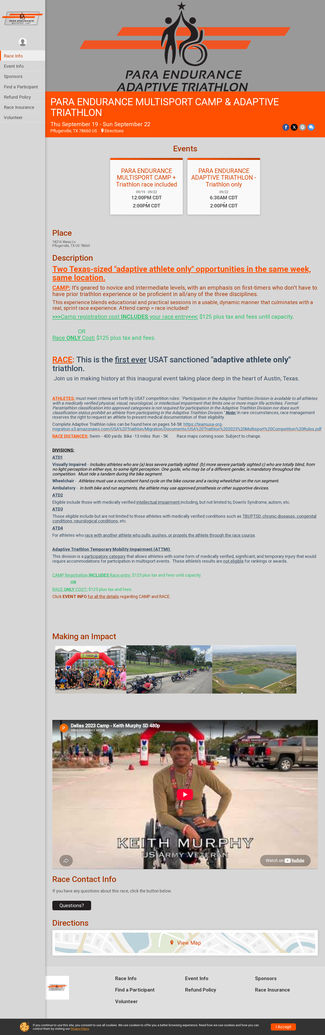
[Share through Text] (311, 127)
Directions (114, 131)
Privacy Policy (80, 1028)
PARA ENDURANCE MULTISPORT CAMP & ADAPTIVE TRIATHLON (164, 107)
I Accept (283, 1027)
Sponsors (13, 76)
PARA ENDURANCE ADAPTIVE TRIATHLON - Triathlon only (223, 177)
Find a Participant (21, 86)
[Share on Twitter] (294, 127)
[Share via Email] (302, 127)
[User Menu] (22, 42)
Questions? (71, 905)
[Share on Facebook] (285, 127)
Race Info (13, 55)
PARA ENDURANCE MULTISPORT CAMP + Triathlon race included (146, 177)
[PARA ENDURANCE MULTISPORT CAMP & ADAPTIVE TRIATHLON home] (22, 18)
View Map (189, 943)
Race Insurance (19, 107)
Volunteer (13, 117)
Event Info (14, 66)
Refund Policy (17, 97)
